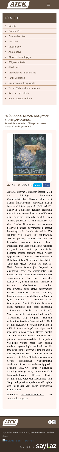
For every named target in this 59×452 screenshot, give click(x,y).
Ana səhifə (10, 123)
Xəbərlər (21, 123)
